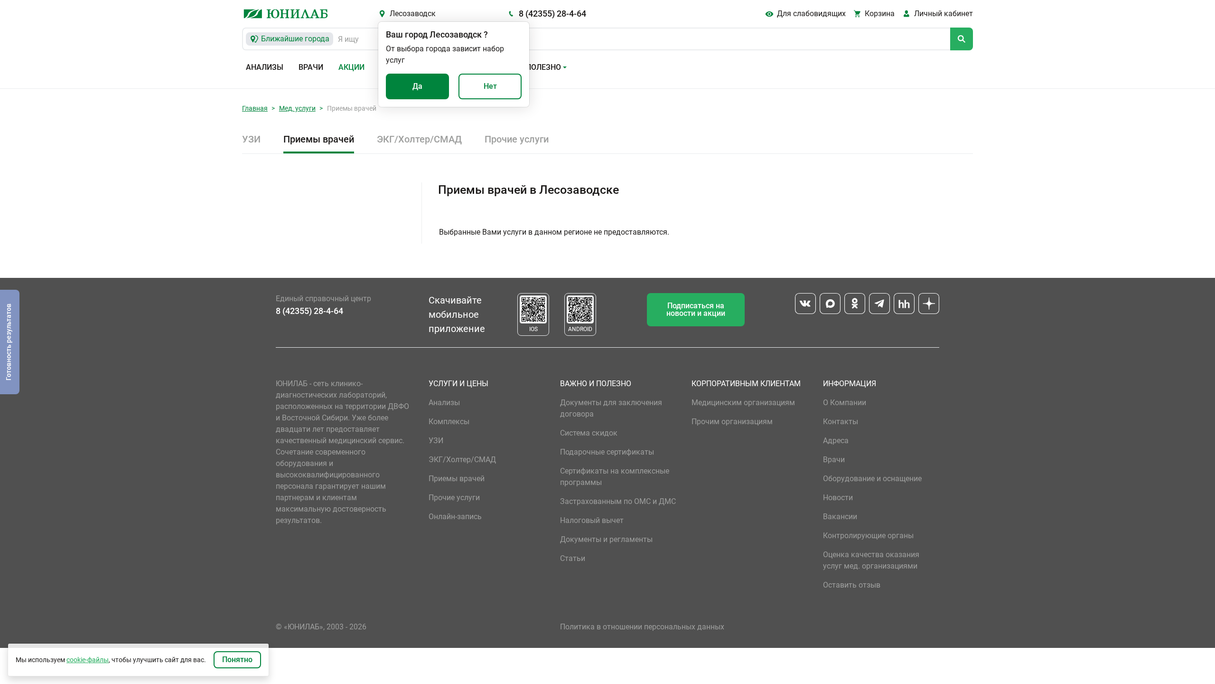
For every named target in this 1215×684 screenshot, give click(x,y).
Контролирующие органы (868, 535)
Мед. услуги (297, 108)
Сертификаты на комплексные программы (614, 476)
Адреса (836, 440)
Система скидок (588, 432)
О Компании (844, 402)
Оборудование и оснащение (872, 478)
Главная (255, 108)
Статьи (572, 558)
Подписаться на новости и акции (695, 309)
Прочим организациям (732, 421)
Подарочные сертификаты (607, 451)
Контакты (840, 421)
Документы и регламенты (606, 539)
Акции (351, 67)
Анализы (264, 67)
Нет (490, 86)
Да (417, 86)
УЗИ (251, 139)
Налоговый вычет (592, 520)
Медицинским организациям (743, 402)
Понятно (237, 659)
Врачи (311, 67)
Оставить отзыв (851, 584)
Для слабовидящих (811, 13)
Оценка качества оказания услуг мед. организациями (871, 560)
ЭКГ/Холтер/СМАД (419, 139)
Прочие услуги (517, 139)
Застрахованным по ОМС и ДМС (618, 501)
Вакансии (840, 516)
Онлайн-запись (455, 516)
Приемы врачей (318, 139)
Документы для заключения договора (611, 408)
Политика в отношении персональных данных (642, 626)
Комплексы (449, 421)
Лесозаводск (413, 13)
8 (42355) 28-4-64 (552, 14)
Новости (838, 497)
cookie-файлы (87, 660)
